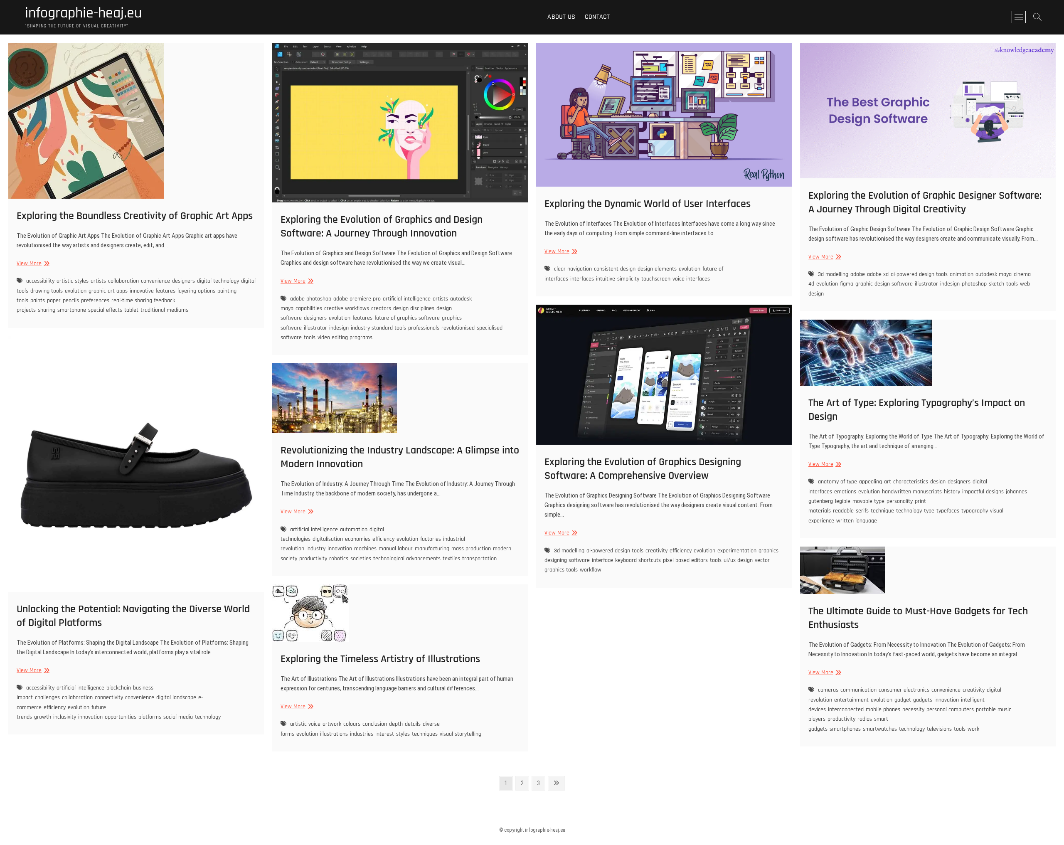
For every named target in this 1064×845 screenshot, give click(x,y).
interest (384, 734)
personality (900, 501)
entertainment (851, 700)
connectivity (109, 697)
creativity (656, 550)
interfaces (582, 279)
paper (54, 300)
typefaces (947, 511)
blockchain (118, 688)
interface (602, 560)
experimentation (736, 550)
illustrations (334, 734)
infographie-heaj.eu (83, 13)
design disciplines (413, 308)
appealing (870, 481)
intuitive (605, 279)
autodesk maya (993, 274)
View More (32, 263)
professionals (423, 328)
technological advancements (407, 558)
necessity (913, 709)
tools (309, 337)
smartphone (71, 310)
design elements (657, 269)
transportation (479, 558)
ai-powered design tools (919, 274)
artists (98, 281)
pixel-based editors (685, 560)
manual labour (396, 548)
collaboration (123, 281)
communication (858, 690)
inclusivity (64, 717)
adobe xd (878, 274)
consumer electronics (904, 690)
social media (178, 717)
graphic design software (884, 284)
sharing (46, 310)
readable (843, 511)
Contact (597, 16)
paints (37, 300)
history (952, 491)
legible (842, 501)
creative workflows (346, 308)
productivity (313, 558)
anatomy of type (837, 481)
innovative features (152, 291)
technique (882, 511)
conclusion (374, 724)
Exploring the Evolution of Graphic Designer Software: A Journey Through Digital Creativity (925, 202)
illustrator (315, 328)
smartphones (845, 729)
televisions (939, 729)
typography (974, 511)
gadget (902, 700)
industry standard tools (378, 328)
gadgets (922, 700)
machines (365, 548)
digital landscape (176, 697)
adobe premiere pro (357, 299)
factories (430, 539)
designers (183, 281)
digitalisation (328, 539)
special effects (105, 310)
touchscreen (655, 279)
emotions (845, 491)
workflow (590, 570)
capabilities (309, 308)
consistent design (614, 269)
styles (403, 734)
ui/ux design (738, 560)
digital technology (218, 281)
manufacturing (432, 548)
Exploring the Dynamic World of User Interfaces (647, 204)
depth (396, 724)
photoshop (974, 284)
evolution (75, 291)
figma (846, 284)
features (362, 318)
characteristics (910, 481)
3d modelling (833, 274)
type (929, 511)
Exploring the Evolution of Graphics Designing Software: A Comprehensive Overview (642, 469)
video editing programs (345, 337)
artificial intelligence (407, 299)
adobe (857, 274)
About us (561, 16)
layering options (196, 291)
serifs (862, 511)
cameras (828, 690)
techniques (425, 734)
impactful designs (983, 491)
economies (357, 539)
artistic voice (305, 724)
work (973, 729)
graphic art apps (108, 291)
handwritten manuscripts (912, 491)
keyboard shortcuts (638, 560)
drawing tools (46, 291)
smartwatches (880, 729)
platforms (149, 717)
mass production (471, 548)
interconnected (846, 709)
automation (353, 529)
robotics (338, 558)
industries (361, 734)
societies (360, 558)
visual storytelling (460, 734)
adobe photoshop (310, 299)
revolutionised (458, 328)
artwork (332, 724)
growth (42, 717)
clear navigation (573, 269)
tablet (131, 310)
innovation (90, 717)
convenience (155, 281)
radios (864, 719)
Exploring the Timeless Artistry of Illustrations (380, 659)
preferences (95, 300)
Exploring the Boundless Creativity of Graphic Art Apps (135, 216)
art (887, 481)
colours (351, 724)
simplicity (628, 279)
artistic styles (73, 281)
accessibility (40, 281)
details (413, 724)
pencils (71, 300)
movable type (868, 501)
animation (961, 274)
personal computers (950, 709)
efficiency (681, 550)
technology (909, 511)
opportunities (120, 717)
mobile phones (883, 709)
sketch (996, 284)
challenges (47, 697)
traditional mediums (164, 310)
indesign (339, 328)
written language (856, 521)
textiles (451, 558)
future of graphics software (407, 318)
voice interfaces (691, 279)
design (938, 481)
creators (381, 308)
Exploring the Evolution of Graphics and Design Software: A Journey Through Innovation (382, 226)
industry (315, 548)
